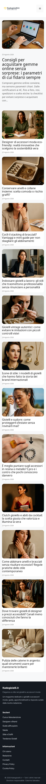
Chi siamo (7, 751)
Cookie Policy (8, 768)
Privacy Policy (8, 764)
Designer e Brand (10, 721)
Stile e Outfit (8, 734)
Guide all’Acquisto (10, 726)
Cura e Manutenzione (12, 717)
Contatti (6, 760)
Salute (5, 730)
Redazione (7, 756)
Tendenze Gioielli (10, 739)
